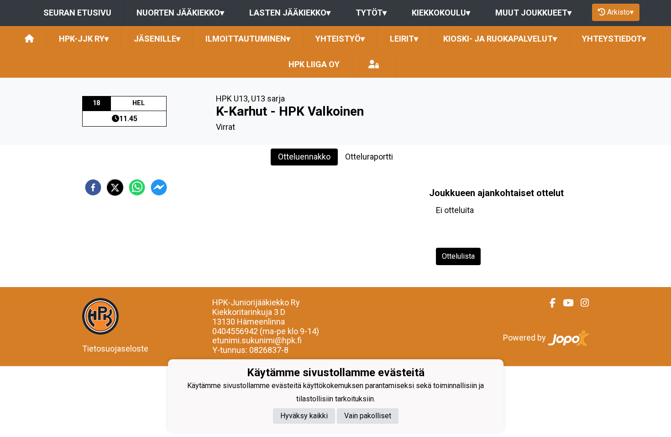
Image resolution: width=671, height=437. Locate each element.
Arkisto (620, 12)
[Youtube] (564, 303)
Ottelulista (458, 256)
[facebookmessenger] (159, 187)
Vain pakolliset (367, 415)
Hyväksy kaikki (304, 415)
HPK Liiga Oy (314, 64)
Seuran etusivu (77, 12)
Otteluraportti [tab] (369, 156)
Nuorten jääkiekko (180, 12)
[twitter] (115, 187)
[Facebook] (549, 303)
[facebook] (93, 187)
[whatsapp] (137, 187)
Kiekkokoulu (441, 12)
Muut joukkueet (533, 12)
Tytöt (371, 12)
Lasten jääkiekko (289, 12)
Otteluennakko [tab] (304, 156)
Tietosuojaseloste (115, 348)
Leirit (404, 38)
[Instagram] (581, 303)
